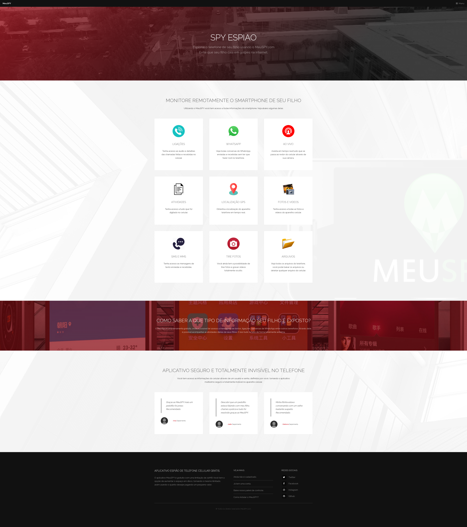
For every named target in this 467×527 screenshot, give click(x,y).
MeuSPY (7, 3)
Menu (461, 3)
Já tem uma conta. (242, 483)
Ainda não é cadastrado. (245, 477)
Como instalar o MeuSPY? (246, 497)
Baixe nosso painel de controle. (249, 490)
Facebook (293, 483)
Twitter (291, 477)
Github (291, 496)
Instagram (293, 490)
